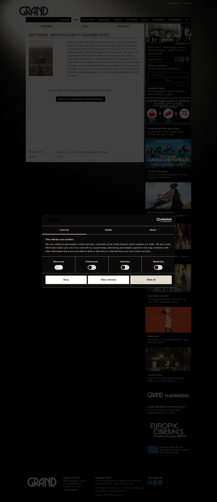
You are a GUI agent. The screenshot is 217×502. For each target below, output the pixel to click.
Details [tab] (108, 230)
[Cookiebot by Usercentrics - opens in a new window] (159, 220)
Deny (66, 279)
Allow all (151, 279)
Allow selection (108, 279)
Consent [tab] (64, 230)
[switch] (92, 267)
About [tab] (153, 230)
